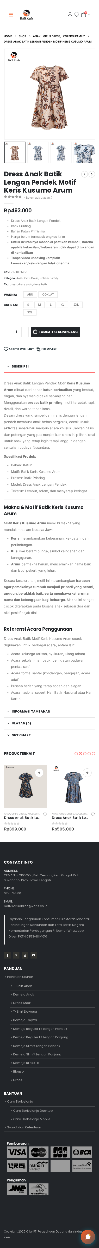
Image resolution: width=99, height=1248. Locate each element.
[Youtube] (34, 955)
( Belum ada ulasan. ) (38, 197)
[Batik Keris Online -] (26, 14)
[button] (9, 94)
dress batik (40, 284)
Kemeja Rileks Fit (26, 1062)
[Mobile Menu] (12, 15)
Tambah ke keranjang (58, 332)
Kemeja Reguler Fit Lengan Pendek (40, 1028)
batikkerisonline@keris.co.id (26, 906)
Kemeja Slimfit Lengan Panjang (37, 1054)
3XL (30, 312)
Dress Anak (22, 1003)
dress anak (25, 284)
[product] (25, 786)
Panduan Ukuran (20, 976)
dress (13, 284)
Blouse (18, 1071)
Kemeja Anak (23, 994)
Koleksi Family (49, 278)
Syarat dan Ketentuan (24, 1127)
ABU (30, 294)
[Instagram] (25, 955)
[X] (16, 955)
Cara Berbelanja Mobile (31, 1119)
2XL (76, 304)
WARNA (10, 295)
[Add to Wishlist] (45, 814)
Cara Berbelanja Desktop (33, 1110)
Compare (49, 349)
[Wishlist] (76, 14)
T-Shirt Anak (22, 986)
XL (62, 304)
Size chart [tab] (21, 735)
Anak (19, 278)
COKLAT (48, 294)
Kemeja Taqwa (25, 1020)
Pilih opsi (39, 772)
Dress (17, 1080)
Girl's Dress (31, 278)
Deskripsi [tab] (20, 366)
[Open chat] (88, 1237)
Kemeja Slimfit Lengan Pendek (36, 1046)
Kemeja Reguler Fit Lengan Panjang (40, 1037)
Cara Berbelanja (20, 1101)
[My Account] (70, 14)
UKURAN (10, 305)
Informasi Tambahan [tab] (31, 711)
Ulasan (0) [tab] (21, 723)
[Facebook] (7, 955)
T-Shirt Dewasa (25, 1011)
